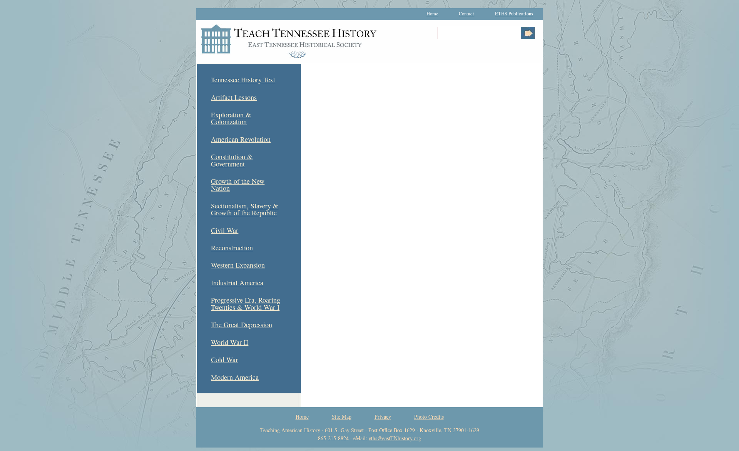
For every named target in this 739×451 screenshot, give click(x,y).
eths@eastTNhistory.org (395, 438)
